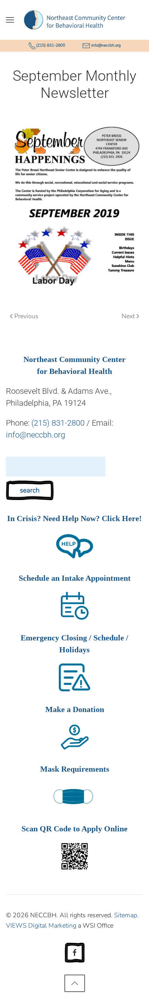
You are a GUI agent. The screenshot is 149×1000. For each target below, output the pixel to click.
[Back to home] (74, 20)
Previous (26, 316)
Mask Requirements (74, 769)
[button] (10, 20)
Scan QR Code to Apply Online (74, 828)
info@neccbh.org (106, 45)
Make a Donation (74, 709)
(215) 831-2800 (50, 45)
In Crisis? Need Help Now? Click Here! (74, 518)
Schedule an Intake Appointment (75, 578)
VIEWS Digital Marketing (41, 925)
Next (128, 316)
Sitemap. (126, 915)
